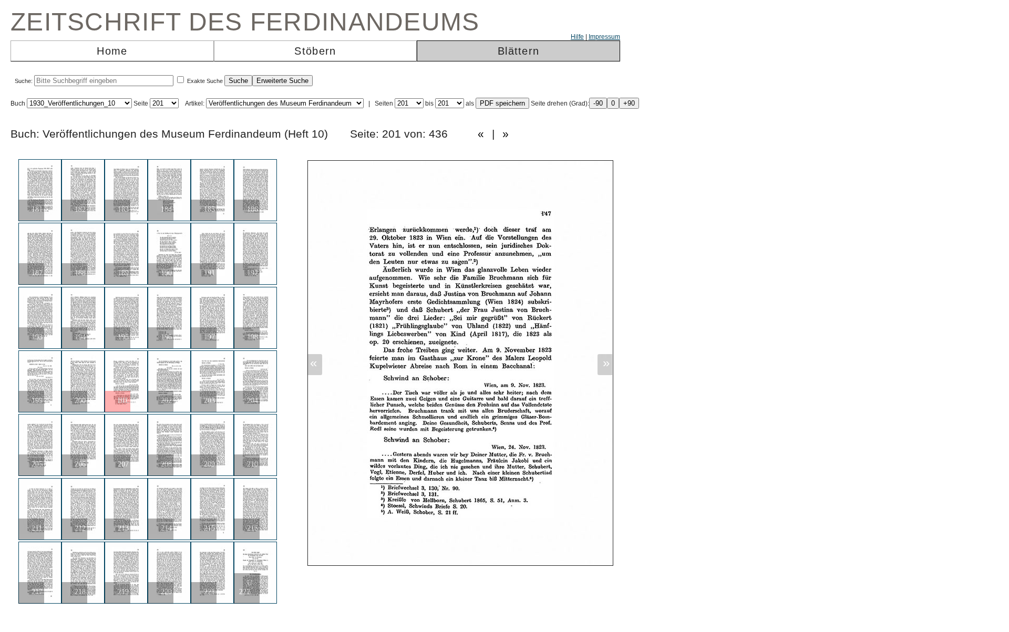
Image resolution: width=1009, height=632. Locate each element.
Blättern (518, 51)
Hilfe (577, 36)
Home (112, 51)
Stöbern (315, 51)
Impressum (604, 36)
